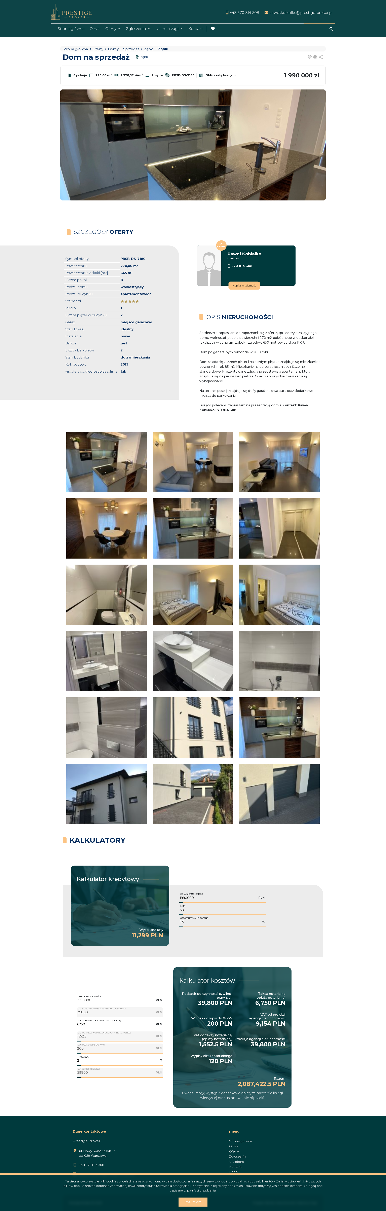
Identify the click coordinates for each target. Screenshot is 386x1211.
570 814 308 (242, 266)
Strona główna (71, 29)
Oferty (110, 29)
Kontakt (195, 29)
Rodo (233, 1172)
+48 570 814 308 (91, 1165)
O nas (95, 29)
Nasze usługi (167, 29)
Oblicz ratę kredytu (220, 75)
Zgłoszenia (237, 1156)
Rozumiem (193, 1202)
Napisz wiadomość (244, 285)
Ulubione (236, 1162)
